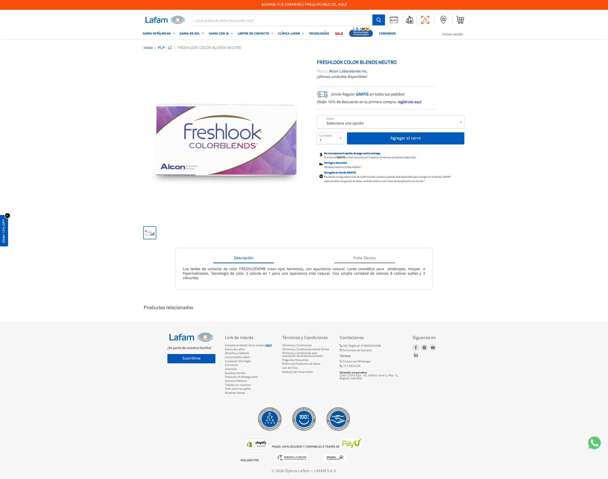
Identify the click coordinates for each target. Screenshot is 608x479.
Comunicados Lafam (237, 357)
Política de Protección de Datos (301, 364)
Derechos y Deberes (237, 353)
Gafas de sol (190, 33)
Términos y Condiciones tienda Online (305, 349)
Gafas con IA (219, 33)
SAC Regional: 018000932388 (361, 346)
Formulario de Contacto (357, 350)
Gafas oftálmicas (157, 33)
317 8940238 (351, 366)
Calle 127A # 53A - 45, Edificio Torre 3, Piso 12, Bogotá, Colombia (369, 375)
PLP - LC (165, 48)
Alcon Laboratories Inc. (348, 71)
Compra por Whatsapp (356, 361)
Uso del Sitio (290, 368)
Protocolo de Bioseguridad (241, 377)
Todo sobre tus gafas (238, 389)
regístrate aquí (410, 102)
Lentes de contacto (254, 33)
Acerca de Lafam (235, 349)
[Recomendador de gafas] (361, 33)
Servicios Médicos (236, 381)
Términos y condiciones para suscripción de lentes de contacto (302, 355)
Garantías (231, 369)
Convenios (387, 33)
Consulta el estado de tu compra (248, 345)
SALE (339, 33)
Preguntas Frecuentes (295, 360)
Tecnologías (319, 33)
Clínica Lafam (289, 33)
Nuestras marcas (235, 393)
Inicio (148, 48)
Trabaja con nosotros (238, 385)
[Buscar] (378, 19)
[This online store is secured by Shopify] (257, 448)
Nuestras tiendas (235, 373)
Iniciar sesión (452, 34)
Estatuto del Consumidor (297, 372)
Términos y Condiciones (297, 345)
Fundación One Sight (238, 361)
